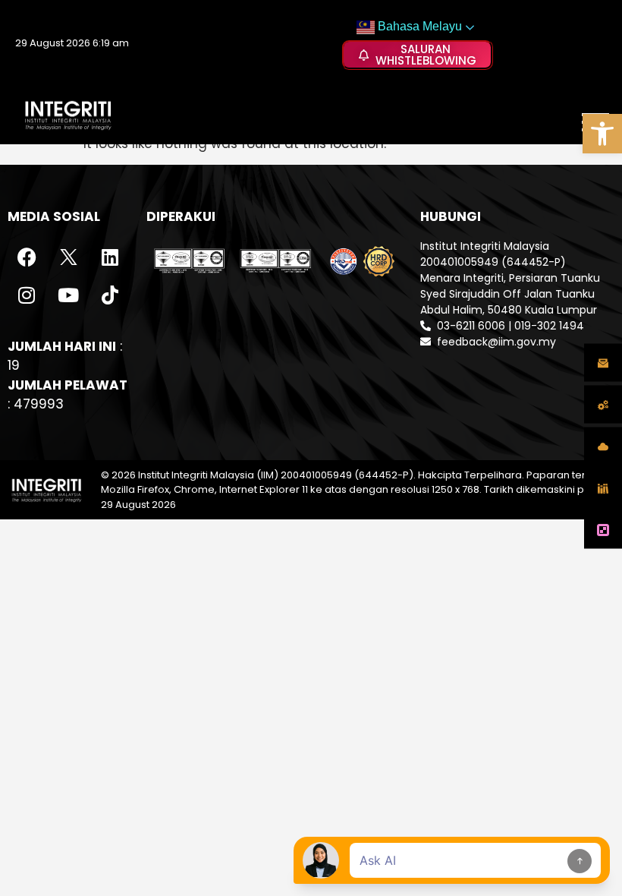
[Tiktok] (110, 295)
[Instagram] (27, 295)
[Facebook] (27, 257)
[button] (602, 133)
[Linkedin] (110, 257)
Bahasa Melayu (418, 26)
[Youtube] (68, 295)
